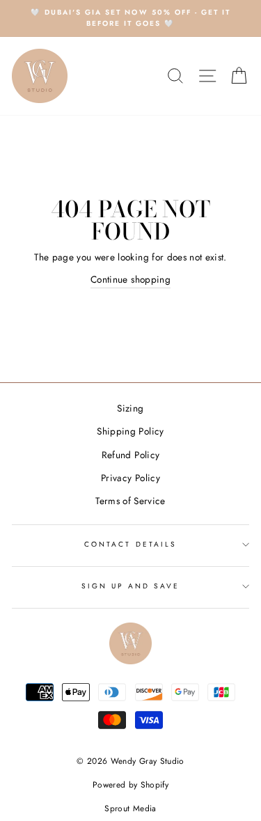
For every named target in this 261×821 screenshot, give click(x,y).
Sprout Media (130, 808)
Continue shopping (130, 279)
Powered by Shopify (130, 785)
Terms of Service (130, 501)
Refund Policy (130, 455)
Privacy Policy (130, 478)
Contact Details (130, 544)
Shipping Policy (130, 431)
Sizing (130, 408)
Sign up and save (130, 586)
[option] (130, 18)
